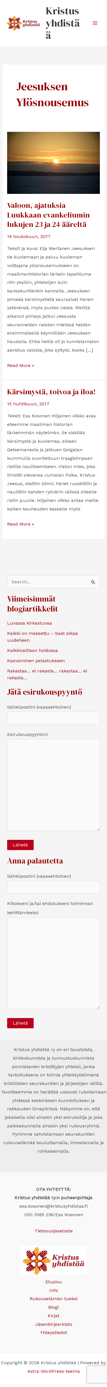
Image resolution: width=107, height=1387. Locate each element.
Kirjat (53, 1315)
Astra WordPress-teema (53, 1371)
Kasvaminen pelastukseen (36, 660)
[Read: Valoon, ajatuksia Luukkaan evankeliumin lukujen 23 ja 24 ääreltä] (53, 162)
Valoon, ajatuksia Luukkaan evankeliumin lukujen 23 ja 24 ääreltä (48, 215)
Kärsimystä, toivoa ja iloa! (51, 392)
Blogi (53, 1307)
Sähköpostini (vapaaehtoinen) (39, 707)
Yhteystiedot (53, 1332)
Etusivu (53, 1282)
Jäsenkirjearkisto (53, 1324)
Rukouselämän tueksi (54, 1298)
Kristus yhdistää (63, 23)
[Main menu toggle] (95, 23)
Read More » (20, 366)
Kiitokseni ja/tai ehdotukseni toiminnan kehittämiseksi (50, 908)
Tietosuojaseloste (54, 1231)
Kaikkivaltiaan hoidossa (32, 650)
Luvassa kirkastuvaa (29, 623)
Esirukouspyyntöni (27, 734)
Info (53, 1290)
